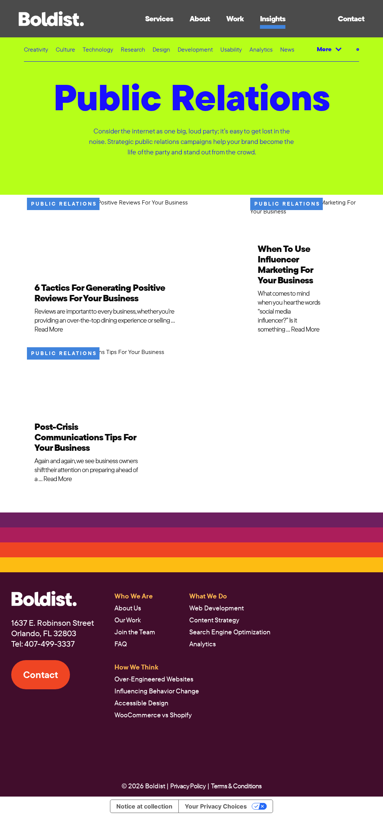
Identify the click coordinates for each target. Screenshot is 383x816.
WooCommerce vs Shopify (153, 715)
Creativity (36, 49)
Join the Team (134, 632)
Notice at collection (144, 806)
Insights (272, 18)
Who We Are (133, 596)
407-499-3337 (49, 643)
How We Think (136, 667)
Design (161, 49)
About (200, 18)
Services (159, 18)
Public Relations (64, 203)
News (287, 49)
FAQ (120, 644)
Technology (98, 49)
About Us (127, 608)
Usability (231, 49)
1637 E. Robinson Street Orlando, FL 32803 (52, 628)
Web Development (216, 608)
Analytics (261, 49)
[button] (51, 19)
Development (195, 49)
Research (133, 49)
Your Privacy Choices (216, 806)
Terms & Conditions (236, 786)
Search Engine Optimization (229, 632)
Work (234, 18)
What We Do (208, 596)
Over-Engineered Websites (153, 679)
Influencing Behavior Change (156, 691)
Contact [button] (351, 18)
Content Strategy (214, 620)
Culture (65, 49)
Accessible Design (141, 703)
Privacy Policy (188, 786)
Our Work (127, 620)
